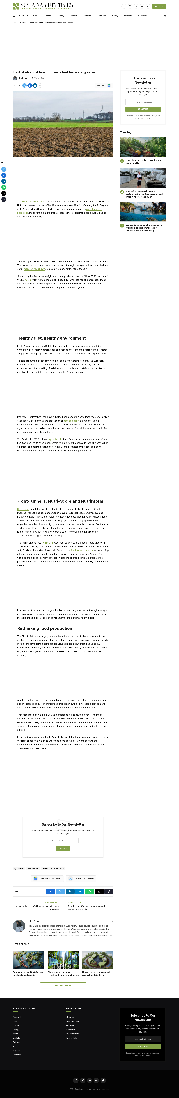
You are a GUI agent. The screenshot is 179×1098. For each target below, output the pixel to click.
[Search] (165, 16)
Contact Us (71, 1029)
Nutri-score (23, 509)
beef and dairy (71, 420)
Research (142, 16)
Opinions (101, 16)
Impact (73, 16)
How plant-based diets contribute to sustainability (144, 161)
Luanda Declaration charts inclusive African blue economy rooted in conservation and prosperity (144, 228)
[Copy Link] (3, 199)
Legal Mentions (72, 1034)
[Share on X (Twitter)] (24, 85)
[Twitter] (3, 169)
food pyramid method (82, 550)
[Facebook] (3, 175)
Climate (47, 16)
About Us (70, 1017)
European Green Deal (33, 201)
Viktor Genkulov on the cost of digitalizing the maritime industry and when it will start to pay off (144, 194)
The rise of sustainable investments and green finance (63, 973)
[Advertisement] (89, 46)
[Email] (3, 193)
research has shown (34, 269)
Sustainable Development (53, 869)
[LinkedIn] (3, 181)
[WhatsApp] (3, 187)
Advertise (70, 1025)
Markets (87, 16)
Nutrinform (47, 542)
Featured (23, 16)
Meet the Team (72, 1021)
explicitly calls (55, 439)
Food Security (33, 869)
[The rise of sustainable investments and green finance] (63, 960)
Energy (60, 16)
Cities (34, 16)
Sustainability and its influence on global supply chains (28, 973)
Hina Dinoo (22, 78)
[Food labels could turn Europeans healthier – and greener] (63, 124)
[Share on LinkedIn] (34, 85)
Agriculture (19, 869)
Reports (128, 16)
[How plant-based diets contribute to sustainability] (143, 147)
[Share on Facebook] (29, 85)
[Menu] (14, 16)
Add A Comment (63, 985)
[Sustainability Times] (43, 6)
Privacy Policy (72, 1038)
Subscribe (159, 6)
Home (15, 23)
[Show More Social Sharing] (40, 85)
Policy (115, 16)
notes (28, 280)
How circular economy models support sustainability (97, 973)
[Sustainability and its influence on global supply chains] (28, 960)
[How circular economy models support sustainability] (97, 960)
